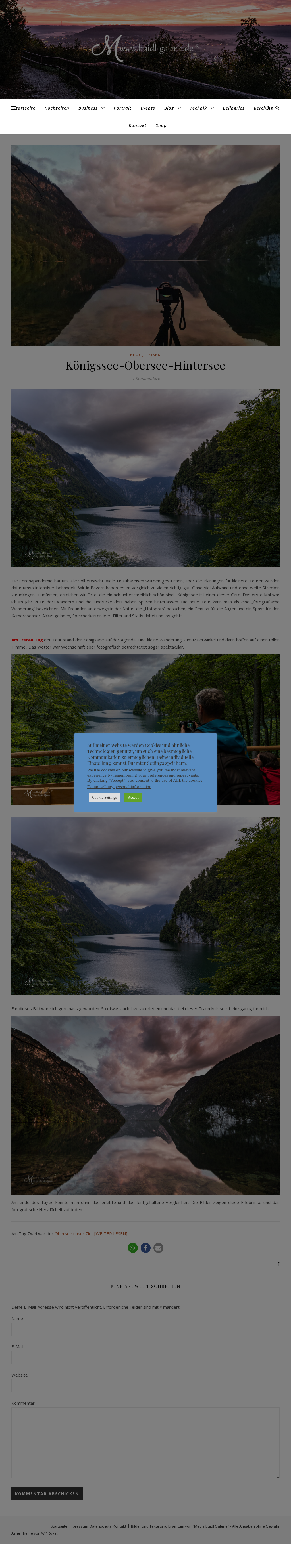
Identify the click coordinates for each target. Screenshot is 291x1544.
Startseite (24, 108)
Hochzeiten (57, 108)
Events (148, 108)
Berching (263, 108)
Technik (198, 108)
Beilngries (234, 108)
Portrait (123, 108)
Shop (161, 125)
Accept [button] (133, 797)
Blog (169, 108)
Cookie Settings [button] (104, 797)
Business (88, 108)
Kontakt (138, 125)
